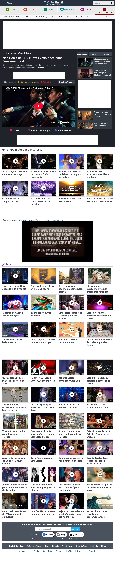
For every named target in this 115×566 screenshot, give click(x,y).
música (15, 220)
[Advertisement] (57, 35)
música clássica (35, 220)
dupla (48, 220)
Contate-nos (24, 551)
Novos (106, 54)
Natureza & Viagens (25, 17)
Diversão (55, 546)
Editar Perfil (80, 17)
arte (10, 220)
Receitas (31, 9)
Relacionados (82, 54)
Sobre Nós (47, 551)
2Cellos (53, 220)
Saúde (12, 9)
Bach (43, 220)
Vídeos (13, 53)
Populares (94, 54)
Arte (34, 53)
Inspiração (69, 9)
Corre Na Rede (57, 17)
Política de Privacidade (76, 539)
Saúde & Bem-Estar (16, 546)
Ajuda (36, 551)
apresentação (23, 220)
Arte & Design (43, 17)
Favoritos (109, 17)
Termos (64, 539)
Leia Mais (41, 67)
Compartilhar (10, 82)
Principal (5, 53)
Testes (87, 9)
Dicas (50, 9)
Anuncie (92, 551)
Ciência (69, 17)
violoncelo (60, 220)
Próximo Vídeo (65, 82)
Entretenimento (104, 12)
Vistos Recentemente (95, 17)
